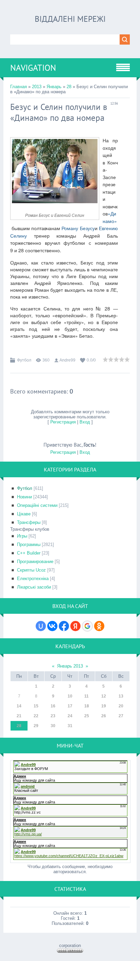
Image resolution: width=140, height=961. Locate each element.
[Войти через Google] (87, 626)
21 (19, 716)
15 (36, 706)
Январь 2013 (70, 666)
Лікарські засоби (34, 587)
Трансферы (28, 522)
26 (103, 716)
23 (53, 716)
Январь (54, 86)
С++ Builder (28, 553)
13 (121, 696)
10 (70, 696)
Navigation (33, 67)
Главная (18, 86)
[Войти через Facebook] (64, 626)
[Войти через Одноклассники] (99, 626)
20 (121, 706)
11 (86, 696)
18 (86, 706)
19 (103, 706)
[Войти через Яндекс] (75, 626)
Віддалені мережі (70, 19)
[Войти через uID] (41, 626)
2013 (36, 86)
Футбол (24, 360)
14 (19, 706)
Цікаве (24, 513)
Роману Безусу (78, 228)
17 (70, 706)
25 (86, 716)
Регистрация (63, 422)
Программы (28, 544)
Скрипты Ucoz (31, 570)
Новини (24, 496)
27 (121, 716)
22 (36, 716)
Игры (22, 536)
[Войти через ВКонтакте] (52, 626)
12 (103, 696)
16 (53, 706)
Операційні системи (37, 505)
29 (36, 725)
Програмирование (35, 561)
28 (69, 86)
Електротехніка (33, 578)
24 (70, 716)
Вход (85, 422)
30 (53, 725)
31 (70, 725)
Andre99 (67, 360)
